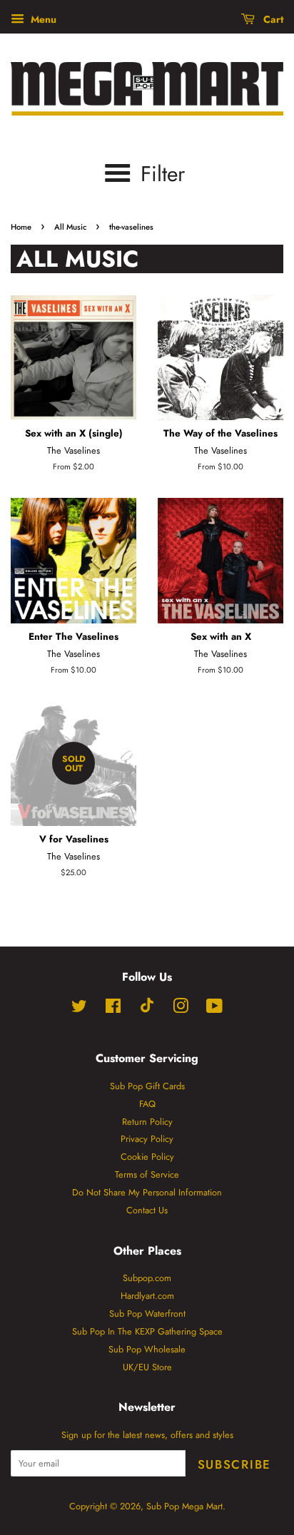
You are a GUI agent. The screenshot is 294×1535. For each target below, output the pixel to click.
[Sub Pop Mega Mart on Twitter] (79, 1009)
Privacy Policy (147, 1139)
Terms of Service (147, 1174)
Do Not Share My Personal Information (147, 1192)
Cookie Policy (147, 1156)
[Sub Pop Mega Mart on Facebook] (113, 1009)
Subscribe (234, 1464)
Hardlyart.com (147, 1295)
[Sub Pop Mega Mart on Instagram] (180, 1009)
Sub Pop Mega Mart (184, 1506)
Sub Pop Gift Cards (147, 1086)
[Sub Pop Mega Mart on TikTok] (147, 1009)
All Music (70, 227)
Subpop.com (147, 1278)
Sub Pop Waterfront (147, 1313)
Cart (271, 19)
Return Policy (147, 1121)
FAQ (147, 1104)
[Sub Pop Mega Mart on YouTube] (214, 1009)
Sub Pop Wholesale (147, 1349)
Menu (42, 19)
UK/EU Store (147, 1367)
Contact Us (147, 1210)
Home (21, 227)
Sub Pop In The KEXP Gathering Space (147, 1331)
